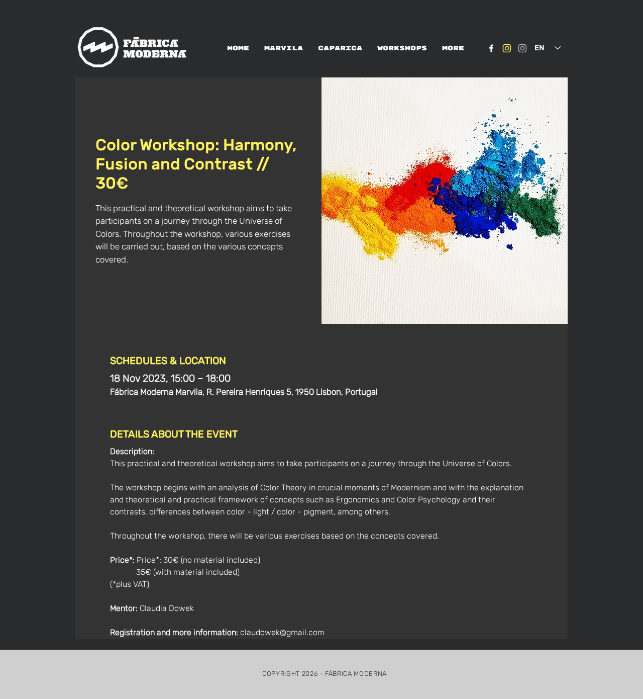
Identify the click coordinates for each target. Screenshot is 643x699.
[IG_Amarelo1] (507, 48)
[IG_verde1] (522, 48)
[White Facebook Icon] (491, 48)
